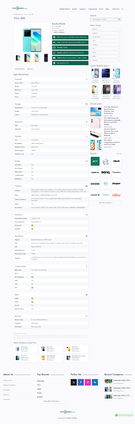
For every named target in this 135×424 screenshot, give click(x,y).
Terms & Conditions (9, 385)
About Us (6, 395)
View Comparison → (119, 383)
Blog (107, 9)
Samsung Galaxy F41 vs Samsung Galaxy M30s (122, 396)
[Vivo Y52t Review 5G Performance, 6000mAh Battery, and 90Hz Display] (95, 122)
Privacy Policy (7, 380)
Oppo (39, 389)
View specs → (25, 351)
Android (60, 30)
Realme (40, 397)
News (101, 9)
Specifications (20, 69)
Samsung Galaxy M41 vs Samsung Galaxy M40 (121, 380)
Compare (83, 9)
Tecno (39, 393)
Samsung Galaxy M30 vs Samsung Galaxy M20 (121, 388)
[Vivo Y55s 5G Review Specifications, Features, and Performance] (95, 111)
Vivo (34, 343)
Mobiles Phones (65, 9)
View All (119, 153)
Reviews (30, 69)
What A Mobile (72, 418)
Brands (74, 9)
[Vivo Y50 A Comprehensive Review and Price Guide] (95, 144)
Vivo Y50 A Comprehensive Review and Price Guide (112, 142)
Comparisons (92, 9)
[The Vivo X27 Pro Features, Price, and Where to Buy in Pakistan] (95, 133)
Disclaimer (6, 390)
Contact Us (115, 9)
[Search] (122, 9)
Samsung (40, 381)
